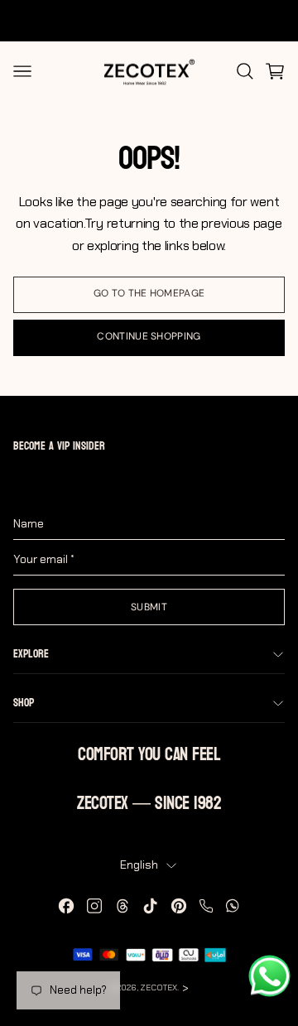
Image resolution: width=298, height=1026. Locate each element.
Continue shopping (148, 336)
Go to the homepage (149, 293)
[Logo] (149, 71)
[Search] (245, 71)
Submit (149, 607)
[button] (275, 71)
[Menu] (22, 71)
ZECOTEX (158, 987)
